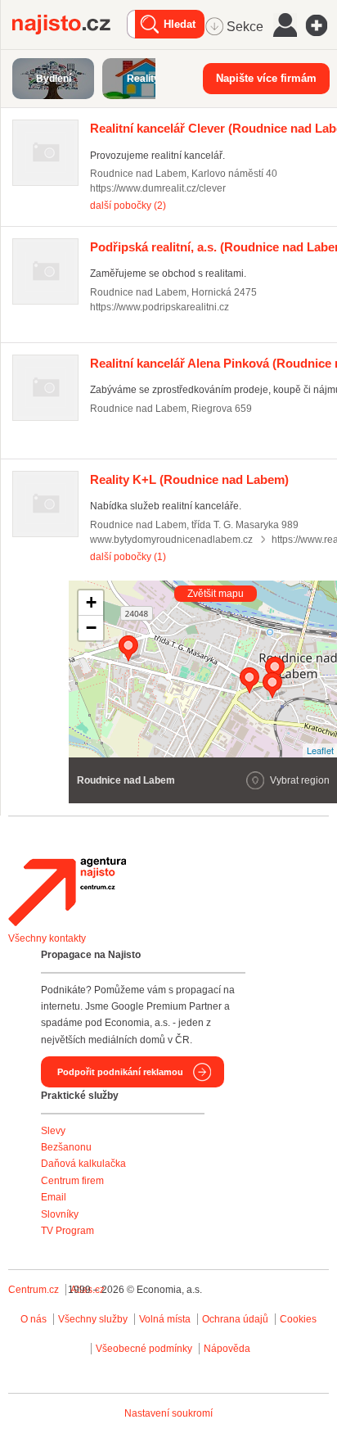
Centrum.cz (33, 1289)
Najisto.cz (69, 24)
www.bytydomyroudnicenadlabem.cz (171, 539)
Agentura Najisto (67, 891)
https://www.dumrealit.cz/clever (158, 188)
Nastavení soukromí (168, 1413)
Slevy (53, 1131)
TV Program (67, 1230)
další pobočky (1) (128, 557)
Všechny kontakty (47, 938)
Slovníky (60, 1214)
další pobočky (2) (128, 205)
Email (53, 1197)
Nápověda (227, 1348)
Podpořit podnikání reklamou (120, 1072)
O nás (33, 1319)
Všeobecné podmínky (144, 1348)
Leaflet (320, 750)
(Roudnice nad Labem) (189, 479)
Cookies (298, 1319)
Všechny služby (94, 1319)
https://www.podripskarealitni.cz (159, 307)
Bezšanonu (66, 1147)
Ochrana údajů (235, 1319)
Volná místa (165, 1319)
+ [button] (91, 602)
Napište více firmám (266, 78)
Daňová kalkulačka (83, 1163)
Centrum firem (72, 1181)
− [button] (91, 627)
